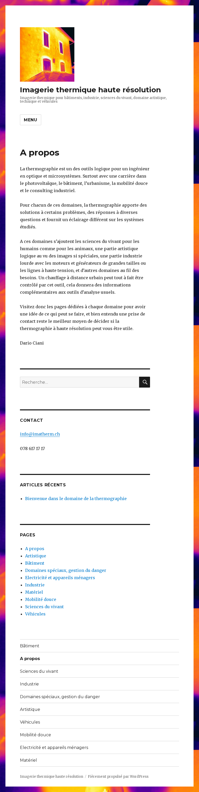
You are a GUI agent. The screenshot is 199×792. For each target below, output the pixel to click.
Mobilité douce (40, 599)
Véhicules (35, 613)
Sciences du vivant (44, 606)
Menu (30, 119)
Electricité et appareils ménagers (60, 577)
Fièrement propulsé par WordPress (118, 776)
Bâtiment (34, 563)
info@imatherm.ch (40, 434)
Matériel (34, 592)
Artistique (35, 555)
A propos (34, 548)
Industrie (35, 584)
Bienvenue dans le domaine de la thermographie (76, 498)
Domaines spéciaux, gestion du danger (65, 570)
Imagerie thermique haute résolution (90, 89)
